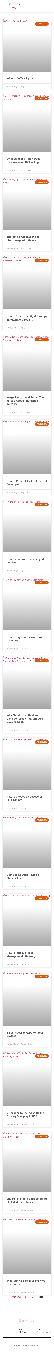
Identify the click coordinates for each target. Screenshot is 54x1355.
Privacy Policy (43, 1332)
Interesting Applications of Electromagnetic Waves (23, 238)
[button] (48, 6)
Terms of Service (20, 1332)
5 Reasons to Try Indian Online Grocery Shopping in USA (25, 1114)
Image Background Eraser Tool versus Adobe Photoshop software (25, 401)
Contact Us (21, 1329)
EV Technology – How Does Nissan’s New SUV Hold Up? (23, 160)
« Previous (15, 1296)
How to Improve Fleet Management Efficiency (21, 954)
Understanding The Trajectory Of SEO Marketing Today (27, 1200)
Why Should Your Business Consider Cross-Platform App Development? (25, 719)
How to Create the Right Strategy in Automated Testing (27, 318)
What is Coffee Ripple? (21, 78)
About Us (39, 1329)
